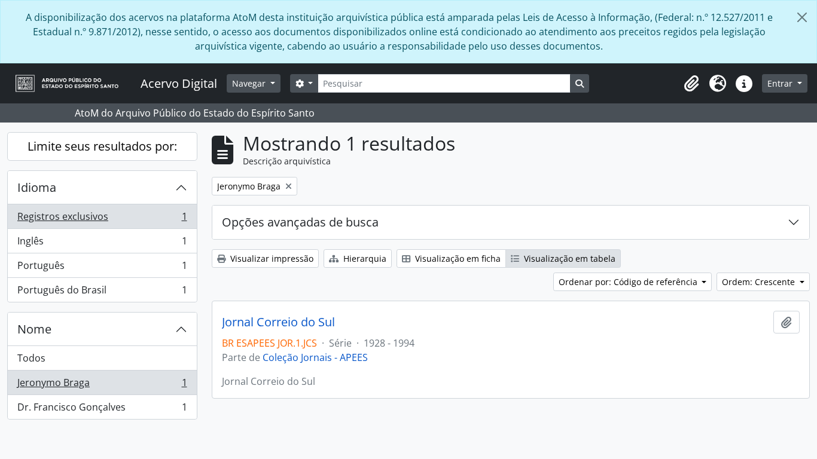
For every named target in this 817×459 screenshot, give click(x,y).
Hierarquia (363, 258)
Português (102, 268)
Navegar (250, 83)
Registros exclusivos (102, 219)
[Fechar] (802, 17)
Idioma (36, 187)
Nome (34, 329)
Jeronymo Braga (102, 385)
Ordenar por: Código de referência (629, 281)
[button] (691, 84)
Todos (31, 358)
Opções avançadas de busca (300, 222)
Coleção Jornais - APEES (315, 357)
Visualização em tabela (568, 258)
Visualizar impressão (270, 258)
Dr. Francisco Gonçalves (102, 409)
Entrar (781, 83)
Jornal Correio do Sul (278, 322)
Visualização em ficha (457, 258)
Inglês (102, 243)
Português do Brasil (102, 292)
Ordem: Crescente (759, 281)
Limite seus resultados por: (102, 146)
